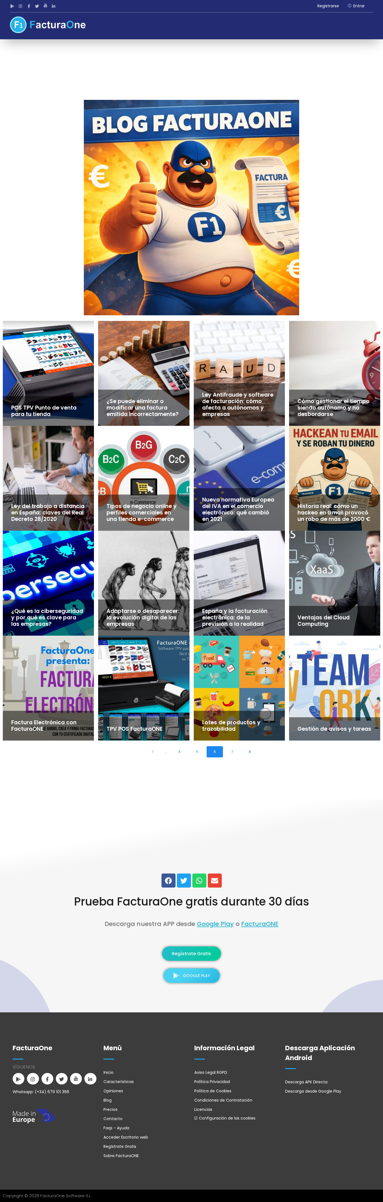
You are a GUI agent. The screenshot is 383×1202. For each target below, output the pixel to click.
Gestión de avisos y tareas (334, 729)
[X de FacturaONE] (38, 6)
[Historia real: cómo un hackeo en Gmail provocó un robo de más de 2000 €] (334, 478)
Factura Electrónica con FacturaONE (44, 726)
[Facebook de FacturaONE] (29, 6)
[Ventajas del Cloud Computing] (334, 583)
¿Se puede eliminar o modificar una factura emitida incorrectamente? (143, 407)
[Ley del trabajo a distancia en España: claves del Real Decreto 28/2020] (48, 478)
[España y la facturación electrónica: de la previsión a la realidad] (239, 583)
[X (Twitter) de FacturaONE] (184, 881)
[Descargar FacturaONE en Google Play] (13, 6)
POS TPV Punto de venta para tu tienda (44, 411)
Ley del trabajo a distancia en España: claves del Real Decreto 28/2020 (47, 512)
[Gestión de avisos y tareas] (334, 688)
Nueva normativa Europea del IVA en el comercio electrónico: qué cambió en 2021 (238, 509)
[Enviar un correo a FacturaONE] (215, 881)
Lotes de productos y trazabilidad (231, 726)
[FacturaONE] (48, 24)
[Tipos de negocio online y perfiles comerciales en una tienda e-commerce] (143, 478)
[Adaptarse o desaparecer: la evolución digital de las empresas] (143, 583)
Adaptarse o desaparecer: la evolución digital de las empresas (143, 617)
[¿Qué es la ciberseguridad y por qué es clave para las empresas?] (48, 583)
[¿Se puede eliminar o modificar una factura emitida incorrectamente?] (143, 373)
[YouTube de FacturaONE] (46, 6)
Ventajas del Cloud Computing (323, 621)
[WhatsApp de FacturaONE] (199, 881)
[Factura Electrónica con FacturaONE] (48, 688)
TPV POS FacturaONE (135, 729)
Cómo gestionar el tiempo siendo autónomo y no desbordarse (333, 407)
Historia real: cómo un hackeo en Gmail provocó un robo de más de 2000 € (333, 512)
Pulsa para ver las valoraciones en (191, 860)
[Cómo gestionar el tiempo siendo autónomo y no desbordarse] (334, 373)
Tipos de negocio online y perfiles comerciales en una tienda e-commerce (142, 512)
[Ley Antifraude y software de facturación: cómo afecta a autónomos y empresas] (239, 373)
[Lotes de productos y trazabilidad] (239, 688)
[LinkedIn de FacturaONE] (54, 6)
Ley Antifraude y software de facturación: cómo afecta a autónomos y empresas (237, 404)
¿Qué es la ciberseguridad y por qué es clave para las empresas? (47, 617)
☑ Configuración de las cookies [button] (224, 1118)
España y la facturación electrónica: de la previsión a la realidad (234, 617)
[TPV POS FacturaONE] (143, 688)
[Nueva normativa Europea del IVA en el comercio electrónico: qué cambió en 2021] (239, 478)
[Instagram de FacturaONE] (21, 6)
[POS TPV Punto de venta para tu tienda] (48, 373)
